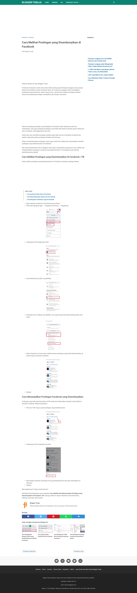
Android (55, 2)
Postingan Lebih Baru (29, 551)
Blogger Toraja (32, 2)
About (44, 569)
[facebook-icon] (57, 561)
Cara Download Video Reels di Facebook (39, 194)
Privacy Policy (57, 569)
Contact (49, 569)
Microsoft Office (72, 2)
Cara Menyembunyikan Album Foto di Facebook (41, 197)
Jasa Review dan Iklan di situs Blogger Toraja (88, 569)
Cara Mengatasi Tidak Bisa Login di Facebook (40, 199)
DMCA (72, 569)
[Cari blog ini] (114, 2)
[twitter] (40, 516)
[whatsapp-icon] (80, 561)
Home (47, 2)
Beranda (38, 569)
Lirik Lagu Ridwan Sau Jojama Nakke (100, 75)
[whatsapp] (66, 516)
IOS (62, 2)
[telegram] (78, 516)
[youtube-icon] (68, 561)
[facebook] (28, 516)
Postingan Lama (78, 551)
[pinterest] (53, 516)
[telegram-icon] (74, 561)
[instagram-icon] (62, 561)
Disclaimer (66, 569)
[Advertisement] (68, 21)
